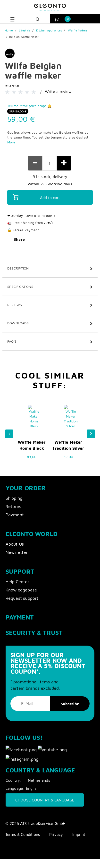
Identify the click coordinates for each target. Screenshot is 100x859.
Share (19, 239)
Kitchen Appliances (49, 30)
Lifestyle (24, 30)
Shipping (14, 498)
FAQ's (12, 341)
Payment (15, 514)
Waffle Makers (77, 30)
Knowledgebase (21, 589)
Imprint (78, 834)
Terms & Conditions (22, 834)
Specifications (20, 286)
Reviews (14, 305)
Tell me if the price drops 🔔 (29, 106)
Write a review (58, 91)
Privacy (56, 834)
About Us (15, 544)
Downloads (18, 323)
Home (9, 30)
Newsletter (17, 552)
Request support (22, 598)
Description (18, 268)
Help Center (17, 581)
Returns (13, 506)
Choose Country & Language (44, 800)
